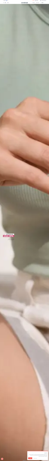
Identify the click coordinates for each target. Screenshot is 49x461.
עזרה (7, 0)
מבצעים (33, 0)
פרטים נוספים (35, 458)
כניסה (8, 2)
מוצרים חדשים (36, 0)
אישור (30, 458)
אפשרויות (33, 2)
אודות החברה (37, 2)
